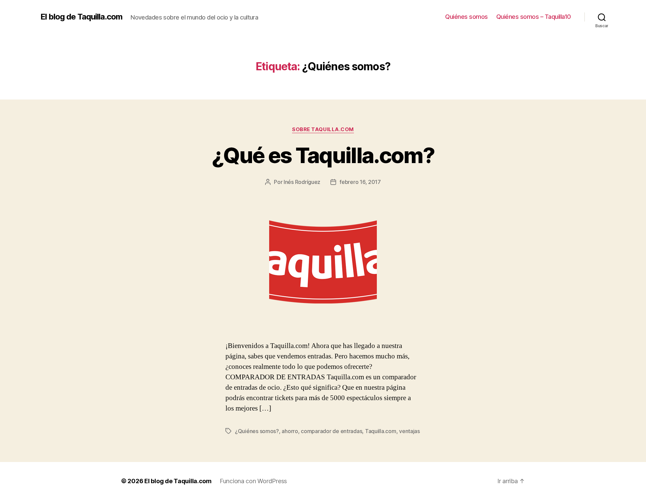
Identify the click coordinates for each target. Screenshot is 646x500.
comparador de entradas (331, 431)
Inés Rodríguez (302, 182)
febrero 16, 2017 (360, 182)
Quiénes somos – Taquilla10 (533, 16)
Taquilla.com (380, 431)
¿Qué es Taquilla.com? (323, 155)
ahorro (290, 431)
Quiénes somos (466, 16)
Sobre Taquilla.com (323, 129)
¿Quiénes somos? (257, 431)
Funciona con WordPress (253, 481)
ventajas (409, 431)
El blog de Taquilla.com (81, 17)
